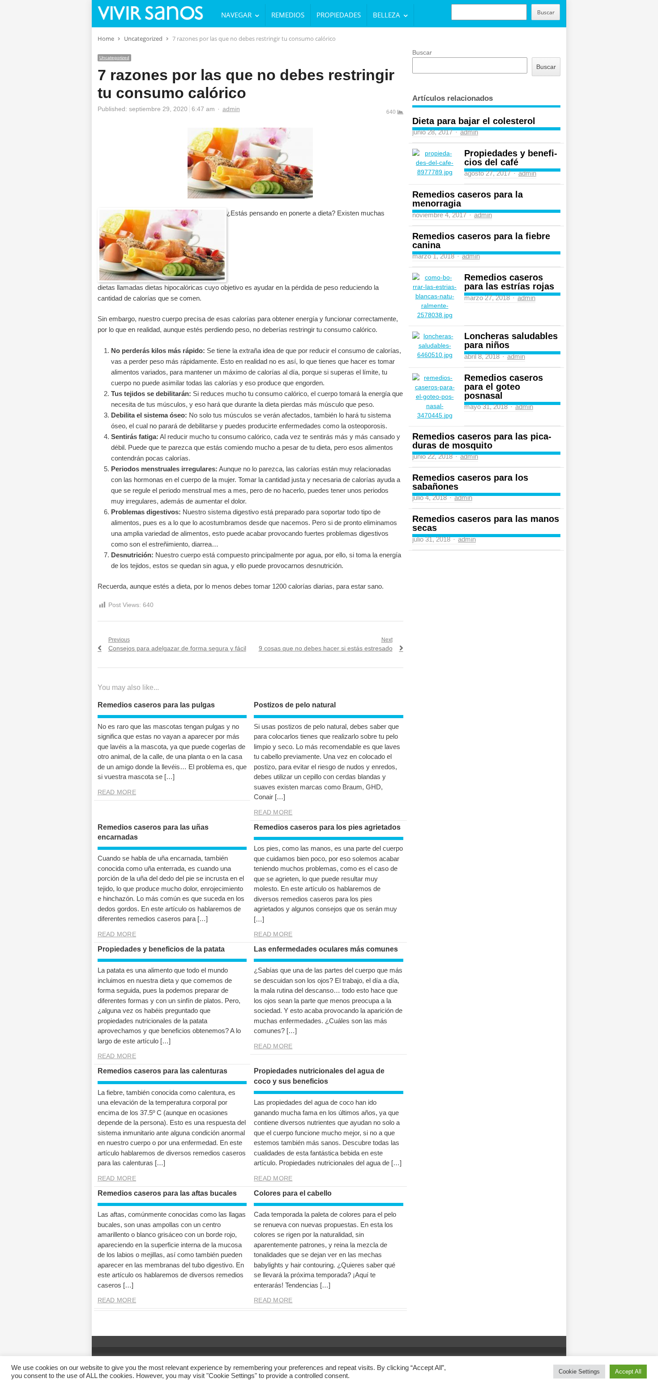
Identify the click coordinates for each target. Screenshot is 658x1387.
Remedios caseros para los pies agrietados (327, 827)
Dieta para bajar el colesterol (473, 121)
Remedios (287, 14)
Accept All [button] (628, 1371)
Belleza (386, 14)
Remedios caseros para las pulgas (156, 705)
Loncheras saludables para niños (511, 340)
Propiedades (338, 14)
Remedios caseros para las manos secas (485, 523)
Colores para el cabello (293, 1193)
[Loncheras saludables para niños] (434, 346)
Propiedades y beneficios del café (510, 157)
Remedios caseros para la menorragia (467, 199)
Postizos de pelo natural (295, 705)
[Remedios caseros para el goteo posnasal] (434, 396)
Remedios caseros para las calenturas (162, 1071)
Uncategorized (114, 57)
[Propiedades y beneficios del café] (434, 163)
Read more (117, 792)
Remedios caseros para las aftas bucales (167, 1193)
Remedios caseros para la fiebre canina (481, 240)
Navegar (236, 14)
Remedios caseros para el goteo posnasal (503, 387)
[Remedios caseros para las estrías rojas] (434, 296)
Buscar (546, 12)
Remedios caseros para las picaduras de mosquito (481, 440)
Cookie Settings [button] (579, 1371)
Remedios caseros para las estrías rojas (509, 281)
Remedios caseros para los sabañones (470, 482)
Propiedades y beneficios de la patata (161, 949)
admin (231, 108)
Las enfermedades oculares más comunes (326, 949)
